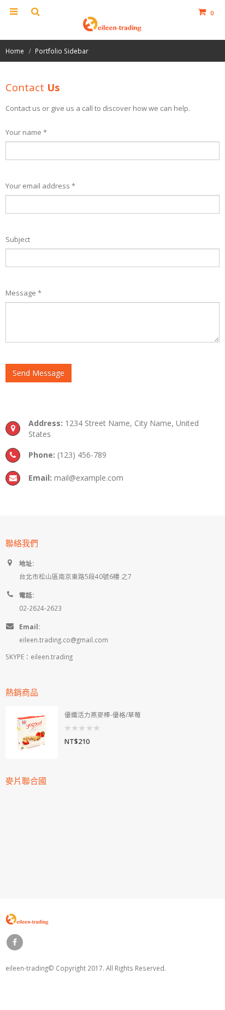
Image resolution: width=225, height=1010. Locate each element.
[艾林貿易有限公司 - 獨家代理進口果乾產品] (112, 23)
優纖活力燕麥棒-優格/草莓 (102, 714)
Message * (23, 293)
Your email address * (40, 186)
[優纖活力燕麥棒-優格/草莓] (31, 732)
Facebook (15, 942)
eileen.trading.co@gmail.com (63, 639)
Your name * (26, 132)
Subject (17, 239)
